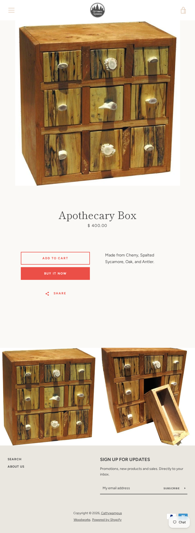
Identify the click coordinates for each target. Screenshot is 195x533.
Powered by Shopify (107, 520)
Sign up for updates (125, 459)
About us (16, 466)
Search (15, 459)
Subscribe (172, 488)
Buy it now (55, 273)
